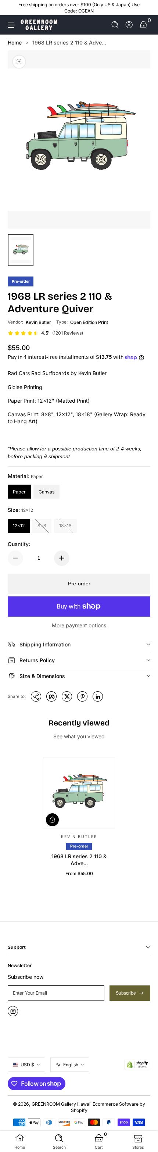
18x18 (65, 525)
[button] (115, 25)
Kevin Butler (38, 322)
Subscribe (126, 993)
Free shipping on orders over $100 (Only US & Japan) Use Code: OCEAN (79, 8)
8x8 (41, 525)
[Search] (115, 25)
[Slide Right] (145, 8)
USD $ (27, 1064)
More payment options (79, 625)
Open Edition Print (89, 322)
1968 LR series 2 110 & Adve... (69, 42)
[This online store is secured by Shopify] (137, 1064)
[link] (45, 333)
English (70, 1064)
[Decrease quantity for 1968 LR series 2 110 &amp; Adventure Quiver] (15, 558)
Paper (19, 492)
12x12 (19, 525)
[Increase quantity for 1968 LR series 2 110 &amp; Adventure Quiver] (61, 558)
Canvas (46, 492)
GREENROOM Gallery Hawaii (61, 1104)
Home (15, 42)
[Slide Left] (13, 8)
